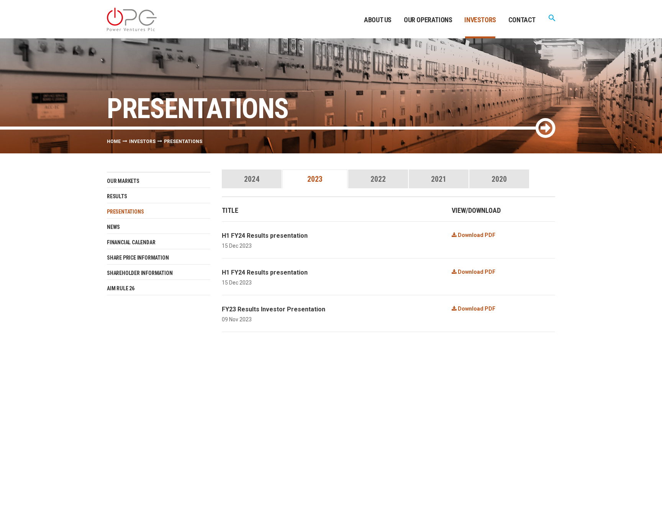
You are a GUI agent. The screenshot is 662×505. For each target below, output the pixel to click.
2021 (438, 179)
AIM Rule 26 (120, 288)
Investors (480, 20)
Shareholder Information (139, 273)
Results (117, 196)
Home (114, 141)
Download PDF (476, 235)
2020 (499, 179)
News (113, 227)
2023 (315, 179)
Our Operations (428, 20)
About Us (378, 20)
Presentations (125, 212)
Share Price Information (138, 258)
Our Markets (123, 181)
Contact (522, 20)
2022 (378, 179)
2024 (251, 179)
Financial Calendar (131, 242)
